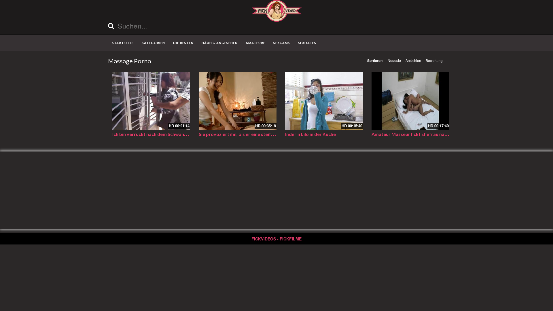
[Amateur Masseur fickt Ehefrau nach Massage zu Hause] (410, 101)
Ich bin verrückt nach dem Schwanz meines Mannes (166, 134)
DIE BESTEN (183, 43)
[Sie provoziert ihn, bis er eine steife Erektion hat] (237, 101)
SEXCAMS (281, 43)
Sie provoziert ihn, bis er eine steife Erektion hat (250, 134)
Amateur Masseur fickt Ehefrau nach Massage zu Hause (431, 134)
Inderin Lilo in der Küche (310, 134)
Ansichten (413, 60)
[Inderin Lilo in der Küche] (324, 101)
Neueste (394, 60)
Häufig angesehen (220, 43)
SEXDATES (307, 43)
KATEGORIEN (153, 43)
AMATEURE (255, 43)
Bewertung (434, 60)
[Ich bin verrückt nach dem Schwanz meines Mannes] (151, 101)
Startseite (123, 43)
